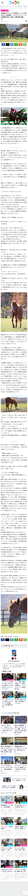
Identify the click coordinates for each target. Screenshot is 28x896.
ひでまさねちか (14, 661)
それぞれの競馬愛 (4, 10)
